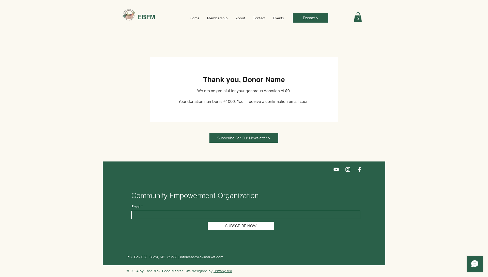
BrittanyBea (223, 271)
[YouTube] (336, 169)
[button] (358, 17)
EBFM (146, 17)
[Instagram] (348, 169)
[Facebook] (359, 169)
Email (135, 206)
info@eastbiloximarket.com (201, 257)
